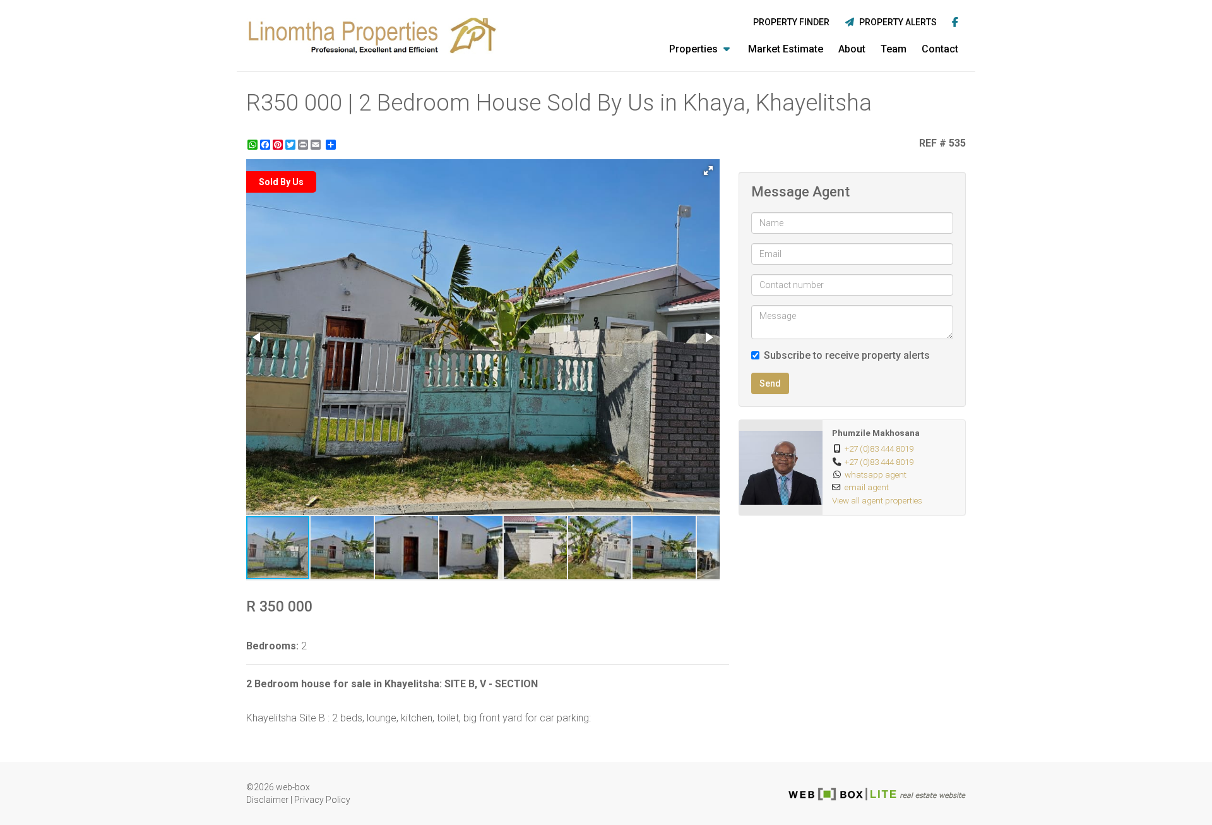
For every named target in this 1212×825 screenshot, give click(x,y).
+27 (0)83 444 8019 (879, 448)
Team (893, 49)
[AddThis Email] (316, 145)
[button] (708, 170)
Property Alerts (896, 22)
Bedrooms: (272, 646)
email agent (867, 487)
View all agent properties (877, 500)
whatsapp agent (875, 474)
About (851, 49)
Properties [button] (694, 49)
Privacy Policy (322, 800)
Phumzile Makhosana (876, 433)
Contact (940, 49)
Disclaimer (267, 800)
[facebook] (955, 23)
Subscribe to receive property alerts (847, 355)
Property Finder (791, 22)
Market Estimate (785, 49)
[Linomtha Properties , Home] (372, 36)
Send (770, 383)
